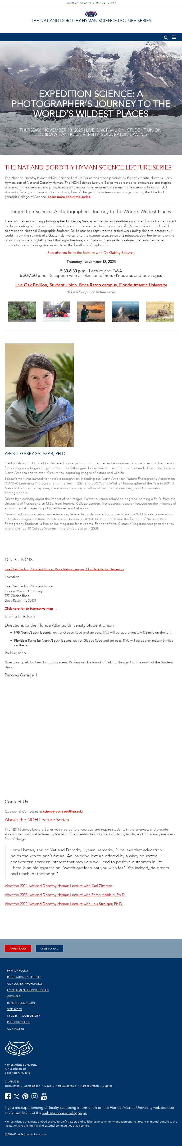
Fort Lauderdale (66, 1086)
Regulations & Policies (24, 977)
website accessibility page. (64, 1113)
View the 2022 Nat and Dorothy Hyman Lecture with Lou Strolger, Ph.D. (64, 903)
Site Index (14, 1009)
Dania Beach (32, 1086)
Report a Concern (21, 1003)
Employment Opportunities (28, 990)
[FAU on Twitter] (16, 1096)
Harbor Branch (89, 1086)
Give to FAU (50, 948)
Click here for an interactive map (29, 608)
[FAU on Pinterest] (25, 1096)
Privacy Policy (17, 971)
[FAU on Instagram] (35, 1096)
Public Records (18, 1022)
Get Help (13, 996)
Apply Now (18, 948)
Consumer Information (25, 984)
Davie (48, 1086)
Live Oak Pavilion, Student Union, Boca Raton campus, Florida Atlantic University (91, 285)
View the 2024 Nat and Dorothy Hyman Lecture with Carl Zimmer (58, 885)
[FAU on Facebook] (8, 1096)
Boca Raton (12, 1086)
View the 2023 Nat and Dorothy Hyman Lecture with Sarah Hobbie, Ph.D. (65, 894)
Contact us (16, 1029)
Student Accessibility (23, 1016)
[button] (166, 37)
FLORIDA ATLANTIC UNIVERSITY (91, 3)
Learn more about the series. (69, 197)
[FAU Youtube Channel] (44, 1096)
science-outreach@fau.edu (63, 811)
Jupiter (107, 1086)
